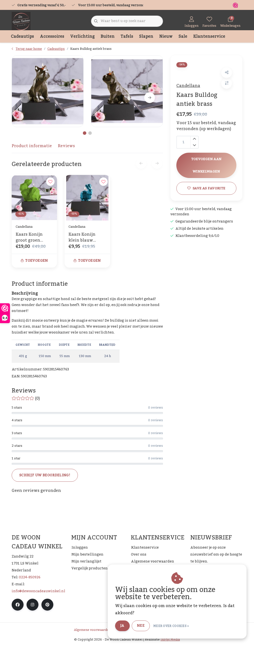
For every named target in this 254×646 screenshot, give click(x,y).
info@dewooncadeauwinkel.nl (38, 591)
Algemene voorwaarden (92, 630)
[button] (226, 72)
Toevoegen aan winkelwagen (206, 165)
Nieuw (166, 36)
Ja (122, 625)
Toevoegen (36, 260)
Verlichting (82, 36)
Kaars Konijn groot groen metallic (29, 237)
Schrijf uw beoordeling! (44, 475)
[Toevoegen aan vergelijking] (226, 83)
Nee (141, 625)
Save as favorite (209, 188)
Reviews (66, 146)
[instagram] (32, 605)
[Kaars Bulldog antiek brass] (48, 91)
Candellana (188, 86)
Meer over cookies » (171, 625)
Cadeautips (22, 36)
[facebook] (18, 605)
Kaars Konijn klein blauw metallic (81, 237)
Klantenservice (209, 36)
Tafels (127, 36)
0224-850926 (29, 577)
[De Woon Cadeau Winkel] (21, 21)
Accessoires (52, 36)
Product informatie (32, 146)
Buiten (108, 36)
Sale (183, 36)
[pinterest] (47, 605)
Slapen (146, 36)
